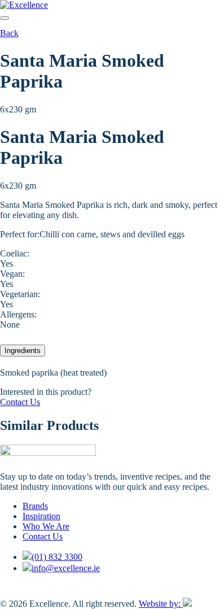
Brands (35, 506)
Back (9, 33)
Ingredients (23, 350)
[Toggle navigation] (4, 18)
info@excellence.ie (66, 568)
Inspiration (41, 516)
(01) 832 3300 (57, 557)
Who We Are (46, 526)
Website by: (161, 603)
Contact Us (20, 402)
